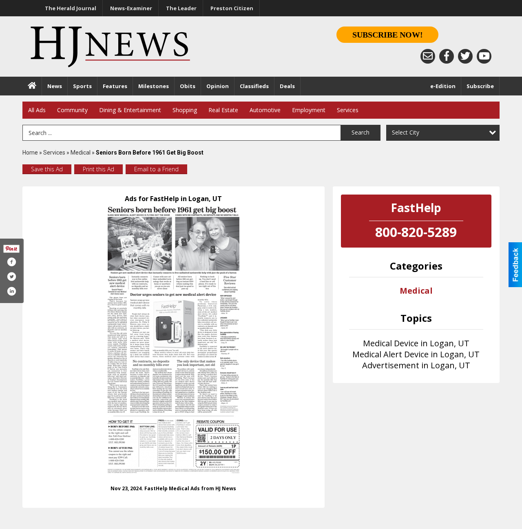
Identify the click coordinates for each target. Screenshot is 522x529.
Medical (81, 152)
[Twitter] (465, 56)
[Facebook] (446, 56)
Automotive (265, 110)
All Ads (37, 110)
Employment (308, 110)
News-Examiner (131, 8)
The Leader (181, 8)
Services (347, 110)
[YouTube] (484, 56)
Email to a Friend (156, 169)
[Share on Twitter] (11, 276)
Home (30, 152)
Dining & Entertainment (130, 110)
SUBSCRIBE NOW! (387, 34)
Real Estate (223, 110)
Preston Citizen (231, 8)
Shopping (185, 110)
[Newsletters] (427, 56)
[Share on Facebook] (11, 262)
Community (72, 110)
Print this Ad (98, 169)
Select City (405, 132)
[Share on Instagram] (11, 291)
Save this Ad (47, 169)
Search (360, 132)
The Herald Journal (70, 8)
